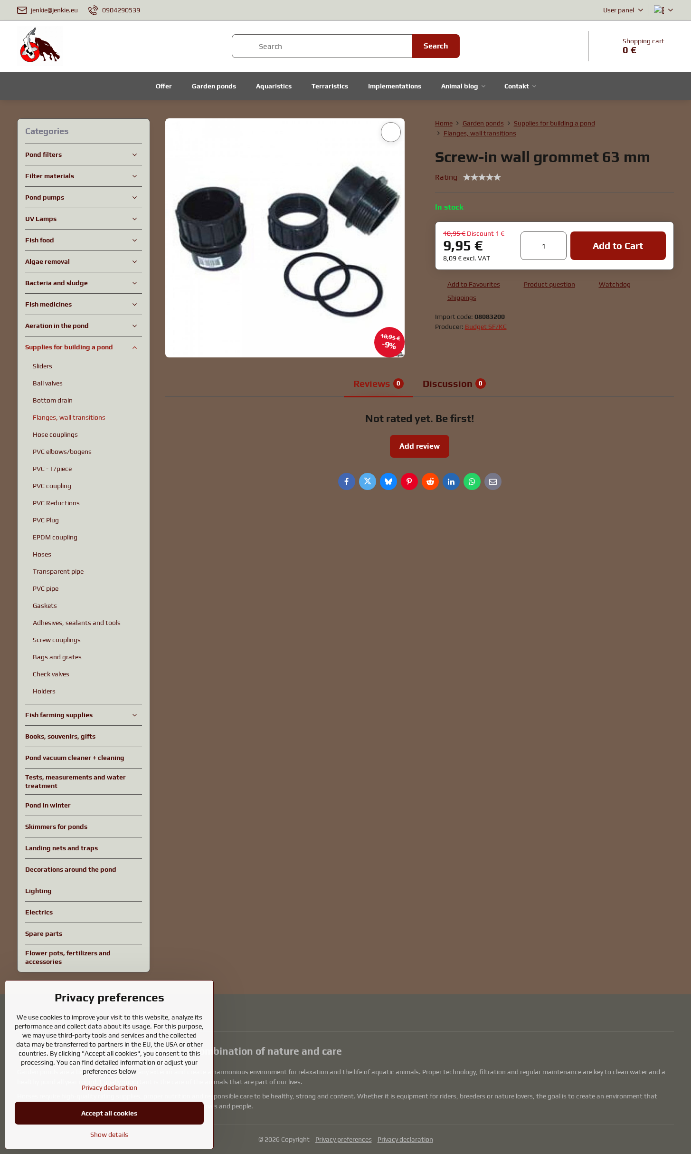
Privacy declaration (405, 1139)
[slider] (482, 177)
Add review (419, 446)
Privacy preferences (343, 1139)
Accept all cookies (109, 1113)
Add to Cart (618, 245)
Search (436, 45)
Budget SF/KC (486, 326)
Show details (109, 1134)
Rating (446, 177)
